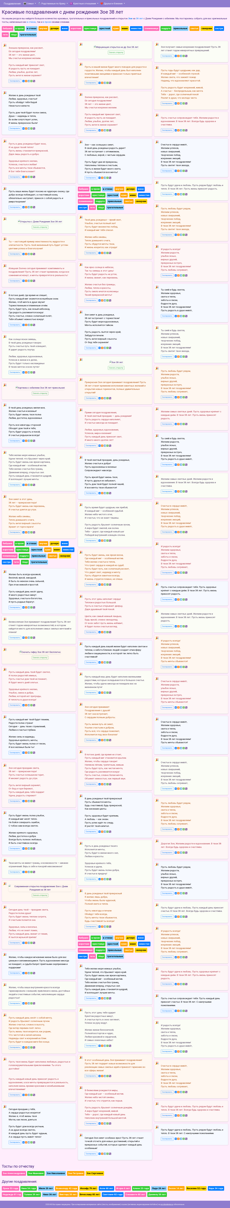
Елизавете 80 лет (135, 1194)
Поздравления (12, 3)
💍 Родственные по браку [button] (52, 3)
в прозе (47, 22)
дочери (54, 28)
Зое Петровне (75, 1173)
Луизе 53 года (10, 1188)
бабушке (7, 28)
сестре (219, 28)
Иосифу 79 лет (88, 1188)
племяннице (151, 28)
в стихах (31, 22)
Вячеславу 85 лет (90, 1194)
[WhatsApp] (31, 81)
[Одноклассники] (26, 81)
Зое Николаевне (56, 1173)
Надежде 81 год (12, 1194)
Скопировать (15, 81)
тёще (14, 34)
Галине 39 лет (32, 1194)
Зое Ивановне (36, 1173)
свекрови (206, 28)
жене (65, 28)
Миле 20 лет (46, 1188)
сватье (194, 28)
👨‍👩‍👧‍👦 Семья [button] (28, 3)
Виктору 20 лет (68, 1194)
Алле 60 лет (106, 1188)
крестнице (90, 28)
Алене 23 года (141, 1188)
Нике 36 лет (49, 1194)
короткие (76, 28)
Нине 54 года (28, 1188)
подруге (165, 28)
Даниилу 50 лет (157, 1194)
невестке (136, 28)
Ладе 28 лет (159, 1188)
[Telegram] (29, 81)
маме (125, 28)
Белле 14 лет (176, 1188)
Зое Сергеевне (95, 1173)
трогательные (28, 34)
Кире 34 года (216, 1188)
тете (5, 34)
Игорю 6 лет (123, 1188)
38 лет (139, 18)
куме (116, 28)
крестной (105, 28)
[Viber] (34, 81)
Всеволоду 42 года (66, 1188)
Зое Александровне (14, 1173)
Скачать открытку (40, 227)
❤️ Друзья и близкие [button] (111, 3)
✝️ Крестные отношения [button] (83, 3)
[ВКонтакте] (23, 81)
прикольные (180, 28)
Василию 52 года (196, 1188)
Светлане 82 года (113, 1194)
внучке (43, 28)
